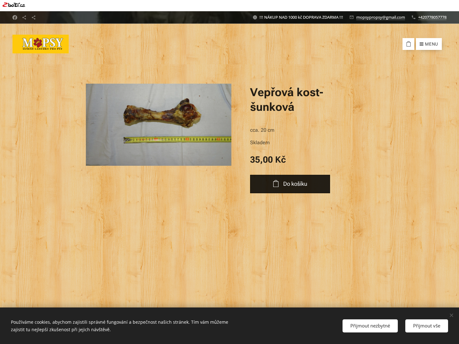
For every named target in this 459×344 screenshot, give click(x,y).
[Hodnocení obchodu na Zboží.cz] (229, 5)
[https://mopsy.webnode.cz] (33, 17)
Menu (431, 44)
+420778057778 (432, 17)
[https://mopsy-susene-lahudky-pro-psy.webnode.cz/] (24, 17)
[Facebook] (15, 17)
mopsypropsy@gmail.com (380, 17)
